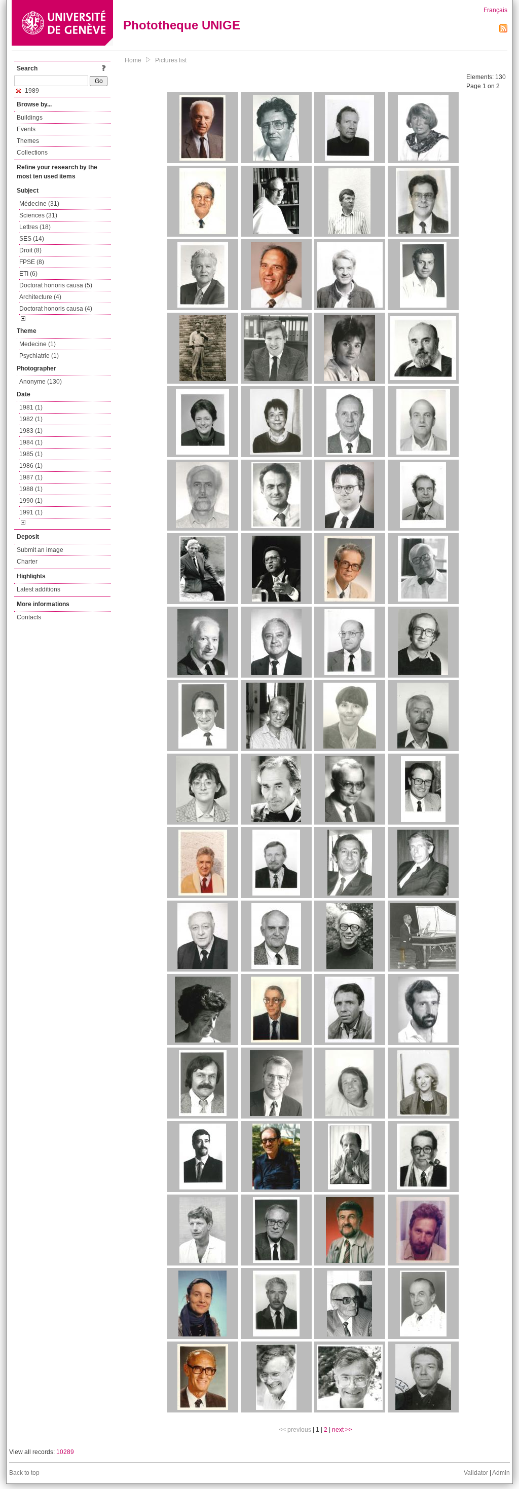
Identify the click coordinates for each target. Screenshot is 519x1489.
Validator (476, 1472)
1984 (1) (31, 442)
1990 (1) (31, 500)
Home (133, 60)
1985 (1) (31, 454)
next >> (342, 1429)
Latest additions (38, 589)
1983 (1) (31, 430)
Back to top (24, 1472)
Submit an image (40, 549)
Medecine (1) (37, 344)
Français (495, 10)
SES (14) (31, 238)
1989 (31, 90)
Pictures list (171, 60)
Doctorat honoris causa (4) (55, 308)
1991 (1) (31, 512)
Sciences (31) (38, 215)
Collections (32, 152)
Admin (501, 1472)
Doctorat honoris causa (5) (55, 285)
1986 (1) (31, 465)
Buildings (30, 117)
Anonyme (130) (40, 381)
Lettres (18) (35, 227)
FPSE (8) (31, 262)
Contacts (29, 617)
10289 (65, 1452)
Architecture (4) (40, 297)
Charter (27, 561)
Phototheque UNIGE (181, 25)
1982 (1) (31, 419)
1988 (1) (31, 489)
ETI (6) (28, 273)
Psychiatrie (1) (39, 355)
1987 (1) (31, 477)
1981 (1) (31, 407)
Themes (28, 140)
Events (26, 129)
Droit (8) (30, 250)
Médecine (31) (39, 203)
